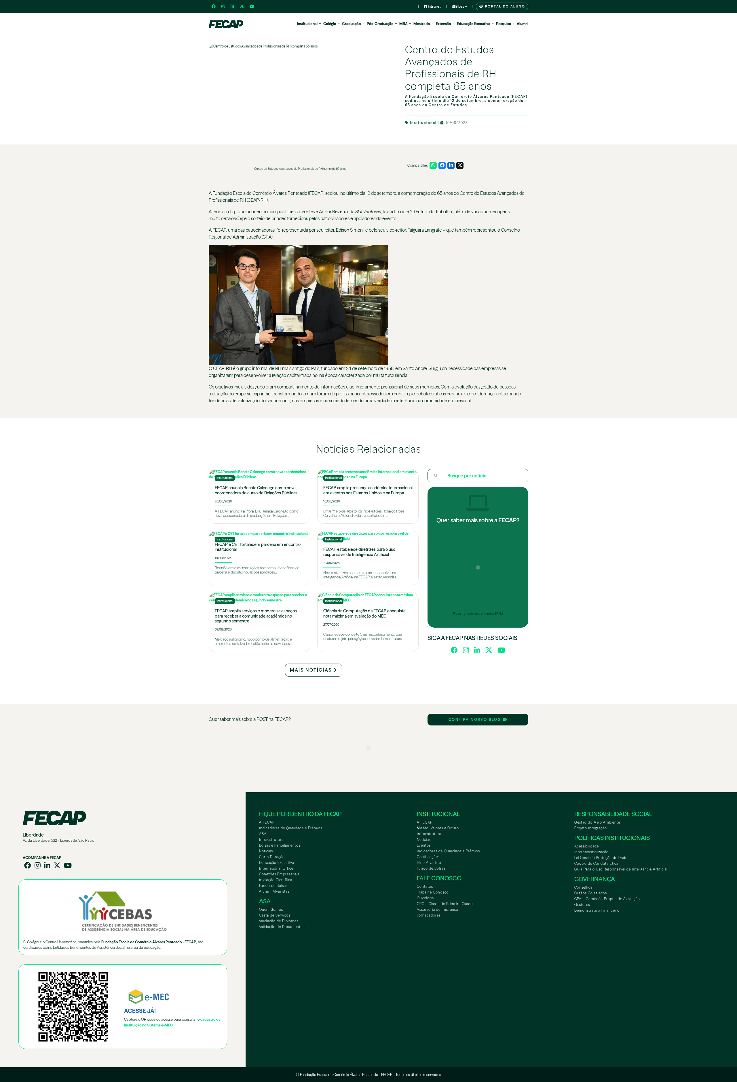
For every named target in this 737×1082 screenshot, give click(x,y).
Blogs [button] (460, 6)
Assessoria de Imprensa (437, 909)
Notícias (266, 851)
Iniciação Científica (275, 880)
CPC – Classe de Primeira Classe (445, 904)
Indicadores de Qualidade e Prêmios (290, 828)
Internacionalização (591, 852)
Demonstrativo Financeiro (597, 910)
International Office (276, 868)
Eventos (424, 845)
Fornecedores (428, 915)
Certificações (428, 857)
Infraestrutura (271, 839)
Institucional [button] (307, 24)
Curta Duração (272, 857)
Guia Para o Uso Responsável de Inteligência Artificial (620, 869)
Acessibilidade (586, 846)
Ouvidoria (425, 898)
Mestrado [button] (421, 24)
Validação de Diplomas (278, 921)
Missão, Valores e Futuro (438, 828)
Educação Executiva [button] (473, 24)
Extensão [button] (443, 24)
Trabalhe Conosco (433, 892)
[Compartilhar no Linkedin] (451, 165)
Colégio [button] (329, 24)
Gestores (582, 904)
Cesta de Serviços (274, 915)
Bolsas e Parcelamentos (279, 845)
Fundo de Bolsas (273, 885)
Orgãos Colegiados (590, 893)
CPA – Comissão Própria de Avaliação (607, 899)
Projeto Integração (590, 828)
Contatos (425, 886)
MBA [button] (403, 24)
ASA (263, 834)
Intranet (434, 6)
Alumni (522, 24)
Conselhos (583, 887)
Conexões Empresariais (279, 874)
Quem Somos (271, 909)
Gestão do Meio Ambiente (597, 822)
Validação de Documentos (282, 927)
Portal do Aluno (504, 6)
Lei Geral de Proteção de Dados (601, 858)
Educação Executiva (276, 862)
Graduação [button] (351, 24)
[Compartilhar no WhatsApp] (433, 165)
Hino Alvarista (429, 862)
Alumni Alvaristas (274, 891)
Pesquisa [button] (503, 24)
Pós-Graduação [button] (380, 24)
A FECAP (267, 822)
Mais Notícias (312, 670)
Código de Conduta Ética (596, 863)
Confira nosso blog (476, 719)
